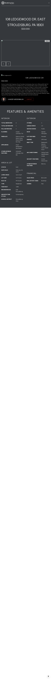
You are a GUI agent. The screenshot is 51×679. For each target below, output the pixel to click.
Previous (3, 64)
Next (8, 64)
